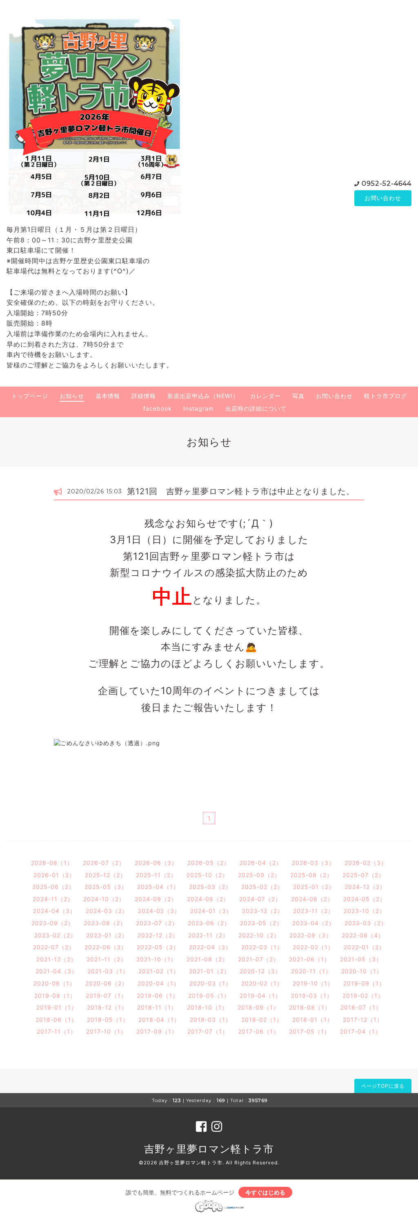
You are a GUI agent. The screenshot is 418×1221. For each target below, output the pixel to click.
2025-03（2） (210, 886)
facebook (157, 408)
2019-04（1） (260, 995)
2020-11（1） (311, 971)
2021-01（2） (209, 971)
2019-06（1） (157, 995)
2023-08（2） (105, 923)
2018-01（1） (312, 1019)
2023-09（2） (52, 923)
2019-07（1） (106, 995)
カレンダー (265, 395)
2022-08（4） (363, 935)
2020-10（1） (361, 971)
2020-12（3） (260, 971)
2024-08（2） (208, 898)
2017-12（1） (363, 1019)
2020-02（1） (262, 983)
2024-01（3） (211, 910)
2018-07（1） (361, 1007)
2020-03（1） (210, 983)
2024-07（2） (260, 898)
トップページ (29, 395)
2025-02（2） (262, 886)
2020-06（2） (106, 983)
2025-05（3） (105, 886)
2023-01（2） (107, 935)
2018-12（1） (107, 1007)
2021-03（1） (108, 971)
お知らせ (72, 395)
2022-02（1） (313, 947)
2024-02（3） (159, 910)
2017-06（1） (258, 1031)
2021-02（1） (158, 971)
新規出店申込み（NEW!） (203, 395)
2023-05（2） (261, 923)
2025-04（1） (158, 886)
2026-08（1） (52, 862)
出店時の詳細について (256, 408)
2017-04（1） (360, 1031)
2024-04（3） (54, 910)
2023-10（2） (364, 910)
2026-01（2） (54, 874)
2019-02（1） (363, 995)
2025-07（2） (363, 874)
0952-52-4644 (386, 183)
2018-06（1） (56, 1019)
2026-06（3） (156, 862)
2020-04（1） (159, 983)
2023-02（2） (55, 935)
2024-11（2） (53, 898)
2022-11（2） (208, 935)
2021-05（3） (361, 959)
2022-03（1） (262, 947)
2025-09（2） (259, 874)
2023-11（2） (313, 910)
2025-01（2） (314, 886)
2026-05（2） (208, 862)
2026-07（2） (104, 862)
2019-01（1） (56, 1007)
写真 (298, 395)
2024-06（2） (312, 898)
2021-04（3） (57, 971)
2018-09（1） (258, 1007)
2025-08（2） (311, 874)
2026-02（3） (366, 862)
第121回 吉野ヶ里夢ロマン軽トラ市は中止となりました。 (241, 491)
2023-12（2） (262, 910)
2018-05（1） (108, 1019)
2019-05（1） (209, 995)
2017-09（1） (157, 1031)
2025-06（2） (53, 886)
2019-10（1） (313, 983)
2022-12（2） (158, 935)
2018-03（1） (210, 1019)
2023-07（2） (157, 923)
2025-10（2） (207, 874)
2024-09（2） (156, 898)
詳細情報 (143, 395)
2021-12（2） (56, 959)
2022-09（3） (310, 935)
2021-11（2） (107, 959)
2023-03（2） (366, 923)
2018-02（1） (261, 1019)
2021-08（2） (207, 959)
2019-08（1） (55, 995)
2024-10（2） (104, 898)
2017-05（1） (309, 1031)
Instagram (198, 408)
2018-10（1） (207, 1007)
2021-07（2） (258, 959)
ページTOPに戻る (383, 1086)
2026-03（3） (313, 862)
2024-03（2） (107, 910)
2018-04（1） (159, 1019)
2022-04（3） (210, 947)
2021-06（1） (309, 959)
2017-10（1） (106, 1031)
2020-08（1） (54, 983)
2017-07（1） (207, 1031)
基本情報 (108, 395)
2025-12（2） (105, 874)
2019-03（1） (312, 995)
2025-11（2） (156, 874)
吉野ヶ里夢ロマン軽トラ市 (209, 1149)
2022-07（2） (54, 947)
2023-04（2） (313, 923)
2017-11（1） (56, 1031)
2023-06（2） (209, 923)
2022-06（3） (105, 947)
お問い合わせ (383, 197)
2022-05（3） (158, 947)
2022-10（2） (259, 935)
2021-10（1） (156, 959)
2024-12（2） (365, 886)
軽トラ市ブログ (385, 395)
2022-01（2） (364, 947)
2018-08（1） (310, 1007)
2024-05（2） (364, 898)
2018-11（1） (157, 1007)
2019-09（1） (364, 983)
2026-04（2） (261, 862)
